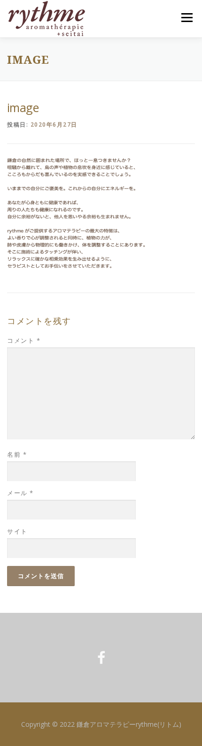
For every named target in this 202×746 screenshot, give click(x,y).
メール (20, 493)
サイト (17, 531)
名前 (17, 454)
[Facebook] (101, 657)
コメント (23, 340)
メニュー (187, 18)
